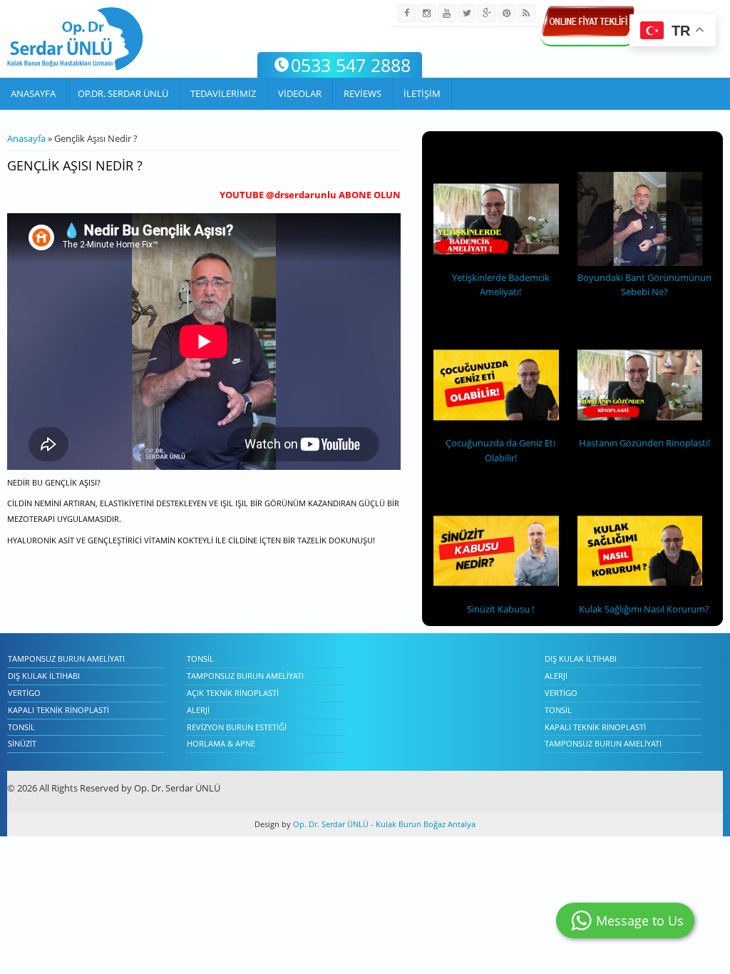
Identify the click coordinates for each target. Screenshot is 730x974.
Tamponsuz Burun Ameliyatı (66, 658)
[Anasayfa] (75, 39)
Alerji (198, 709)
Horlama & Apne (221, 743)
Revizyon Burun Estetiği (237, 727)
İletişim (422, 93)
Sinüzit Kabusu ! (500, 609)
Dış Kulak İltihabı (44, 675)
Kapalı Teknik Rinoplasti (58, 709)
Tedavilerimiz (223, 93)
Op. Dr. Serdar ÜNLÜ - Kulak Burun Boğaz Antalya (383, 824)
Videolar (300, 93)
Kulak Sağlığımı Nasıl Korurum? (644, 609)
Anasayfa (33, 93)
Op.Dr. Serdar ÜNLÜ (123, 93)
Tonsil (21, 727)
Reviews (362, 93)
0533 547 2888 (351, 65)
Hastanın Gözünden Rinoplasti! (644, 442)
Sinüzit (22, 743)
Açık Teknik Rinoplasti (233, 692)
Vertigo (24, 692)
